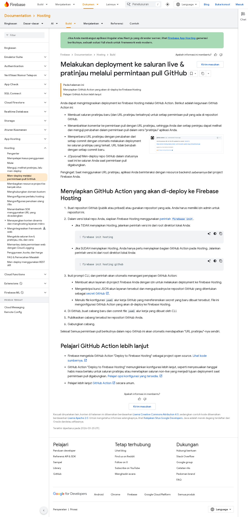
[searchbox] (24, 35)
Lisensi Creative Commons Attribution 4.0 (156, 414)
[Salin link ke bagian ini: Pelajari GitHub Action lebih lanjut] (152, 346)
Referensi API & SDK (64, 456)
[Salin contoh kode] (221, 233)
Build (40, 4)
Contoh (134, 23)
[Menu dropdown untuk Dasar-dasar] (43, 23)
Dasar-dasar (31, 23)
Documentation (17, 15)
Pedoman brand (185, 473)
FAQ (179, 479)
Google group (184, 462)
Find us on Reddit (125, 456)
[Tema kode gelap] (215, 233)
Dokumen (88, 4)
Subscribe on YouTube (127, 468)
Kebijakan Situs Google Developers (163, 418)
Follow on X (121, 462)
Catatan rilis (183, 468)
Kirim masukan (210, 64)
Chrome (115, 494)
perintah (176, 219)
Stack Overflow (185, 456)
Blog (206, 4)
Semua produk (186, 494)
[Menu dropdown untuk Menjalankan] (75, 4)
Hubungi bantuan (186, 450)
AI (52, 23)
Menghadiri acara (125, 473)
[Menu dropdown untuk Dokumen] (98, 4)
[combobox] (143, 4)
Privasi (73, 509)
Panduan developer (64, 450)
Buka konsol (222, 4)
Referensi (117, 23)
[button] (21, 57)
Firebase (65, 54)
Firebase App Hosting (182, 38)
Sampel (57, 462)
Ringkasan (10, 23)
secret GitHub (95, 293)
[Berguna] (215, 55)
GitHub (57, 473)
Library (57, 468)
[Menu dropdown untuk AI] (58, 23)
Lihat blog (120, 450)
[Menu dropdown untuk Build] (47, 4)
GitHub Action (102, 383)
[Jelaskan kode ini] (209, 233)
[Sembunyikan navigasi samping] (43, 510)
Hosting (43, 15)
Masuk (240, 4)
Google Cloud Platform (157, 494)
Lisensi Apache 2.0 (78, 418)
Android (98, 494)
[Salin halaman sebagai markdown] (203, 73)
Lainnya (110, 4)
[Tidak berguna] (221, 55)
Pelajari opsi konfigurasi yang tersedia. (133, 376)
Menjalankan (63, 4)
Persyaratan (60, 509)
